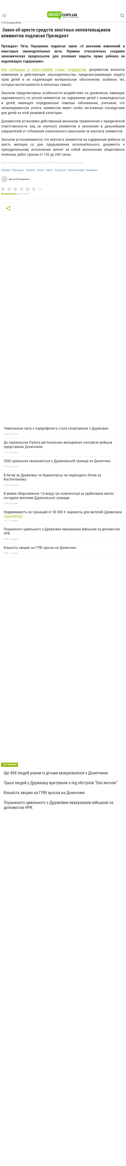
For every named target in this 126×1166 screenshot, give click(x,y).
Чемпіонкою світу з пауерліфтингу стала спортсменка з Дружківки (56, 428)
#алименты (91, 170)
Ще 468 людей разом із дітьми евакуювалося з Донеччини (56, 772)
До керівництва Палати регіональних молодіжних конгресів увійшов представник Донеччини (58, 444)
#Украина (5, 170)
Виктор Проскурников (19, 179)
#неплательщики (76, 170)
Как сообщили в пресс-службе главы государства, (44, 69)
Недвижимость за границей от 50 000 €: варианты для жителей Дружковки (63, 512)
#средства (60, 170)
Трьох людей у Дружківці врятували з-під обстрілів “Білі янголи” (60, 782)
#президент (18, 170)
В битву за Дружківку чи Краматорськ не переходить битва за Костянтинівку (52, 477)
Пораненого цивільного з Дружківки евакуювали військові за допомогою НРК (62, 531)
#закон (40, 170)
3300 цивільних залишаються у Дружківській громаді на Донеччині (57, 461)
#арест (49, 170)
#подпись (30, 170)
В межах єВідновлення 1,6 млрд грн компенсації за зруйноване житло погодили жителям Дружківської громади (59, 495)
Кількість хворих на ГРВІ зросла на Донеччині (40, 548)
